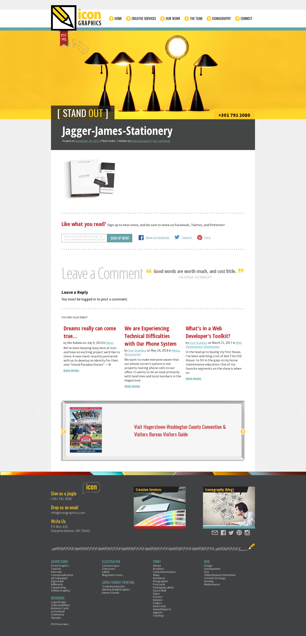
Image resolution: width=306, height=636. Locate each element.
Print (157, 561)
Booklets (158, 568)
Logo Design (58, 602)
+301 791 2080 (234, 115)
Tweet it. (187, 237)
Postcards (159, 584)
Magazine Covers (112, 575)
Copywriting (58, 587)
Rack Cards (159, 606)
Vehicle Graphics (60, 590)
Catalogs (158, 615)
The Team (196, 18)
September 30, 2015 (87, 141)
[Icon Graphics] (76, 20)
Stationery (57, 614)
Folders (157, 603)
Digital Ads (57, 581)
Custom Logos (110, 565)
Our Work (173, 18)
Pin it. (207, 237)
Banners (158, 600)
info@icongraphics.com (68, 513)
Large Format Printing (118, 582)
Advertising (59, 561)
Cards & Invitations (164, 571)
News (110, 343)
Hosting (209, 581)
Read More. (71, 370)
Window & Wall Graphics (116, 589)
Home (118, 18)
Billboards (57, 584)
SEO (206, 571)
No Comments (161, 141)
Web (206, 561)
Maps (156, 575)
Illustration (111, 561)
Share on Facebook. (157, 237)
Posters (158, 596)
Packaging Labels (163, 587)
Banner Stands (110, 592)
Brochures (159, 578)
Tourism (56, 568)
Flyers (156, 593)
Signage (56, 617)
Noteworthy (132, 354)
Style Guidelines (60, 605)
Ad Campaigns (59, 578)
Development (212, 568)
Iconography (221, 18)
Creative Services (144, 18)
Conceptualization (62, 575)
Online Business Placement (220, 575)
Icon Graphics (137, 350)
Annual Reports (162, 609)
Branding (58, 597)
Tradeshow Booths (113, 586)
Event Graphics (60, 565)
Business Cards (60, 608)
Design (208, 565)
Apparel (157, 612)
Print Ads (56, 571)
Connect (247, 18)
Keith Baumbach (141, 141)
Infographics (160, 581)
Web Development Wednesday (214, 345)
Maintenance (212, 584)
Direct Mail (159, 590)
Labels (105, 571)
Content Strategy (215, 578)
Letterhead (58, 611)
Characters (108, 568)
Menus (157, 565)
